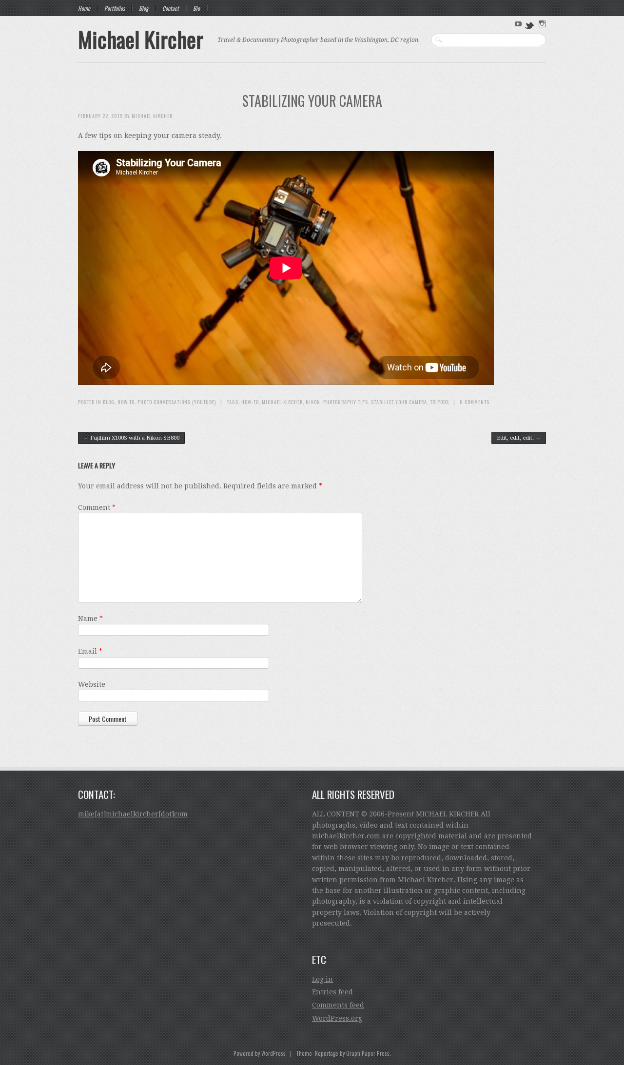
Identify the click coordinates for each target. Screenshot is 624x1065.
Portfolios (114, 8)
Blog (143, 8)
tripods (439, 402)
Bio (196, 8)
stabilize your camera (399, 402)
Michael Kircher (140, 39)
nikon (313, 402)
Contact (170, 8)
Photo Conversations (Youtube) (176, 402)
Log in (322, 979)
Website (91, 684)
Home (84, 8)
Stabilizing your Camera (312, 101)
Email (90, 651)
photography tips (345, 402)
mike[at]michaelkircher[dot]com (133, 814)
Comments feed (338, 1005)
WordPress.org (337, 1018)
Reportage (326, 1053)
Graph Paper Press (368, 1053)
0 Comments (474, 402)
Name (90, 618)
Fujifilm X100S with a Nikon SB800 (131, 438)
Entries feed (332, 992)
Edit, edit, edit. (519, 438)
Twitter (530, 24)
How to (126, 402)
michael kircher (282, 402)
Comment (97, 507)
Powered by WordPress (260, 1053)
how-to (250, 402)
